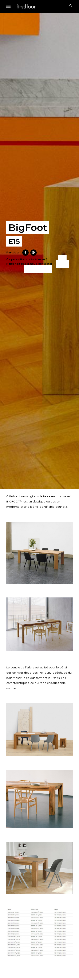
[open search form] (69, 6)
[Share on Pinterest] (33, 254)
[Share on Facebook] (25, 254)
